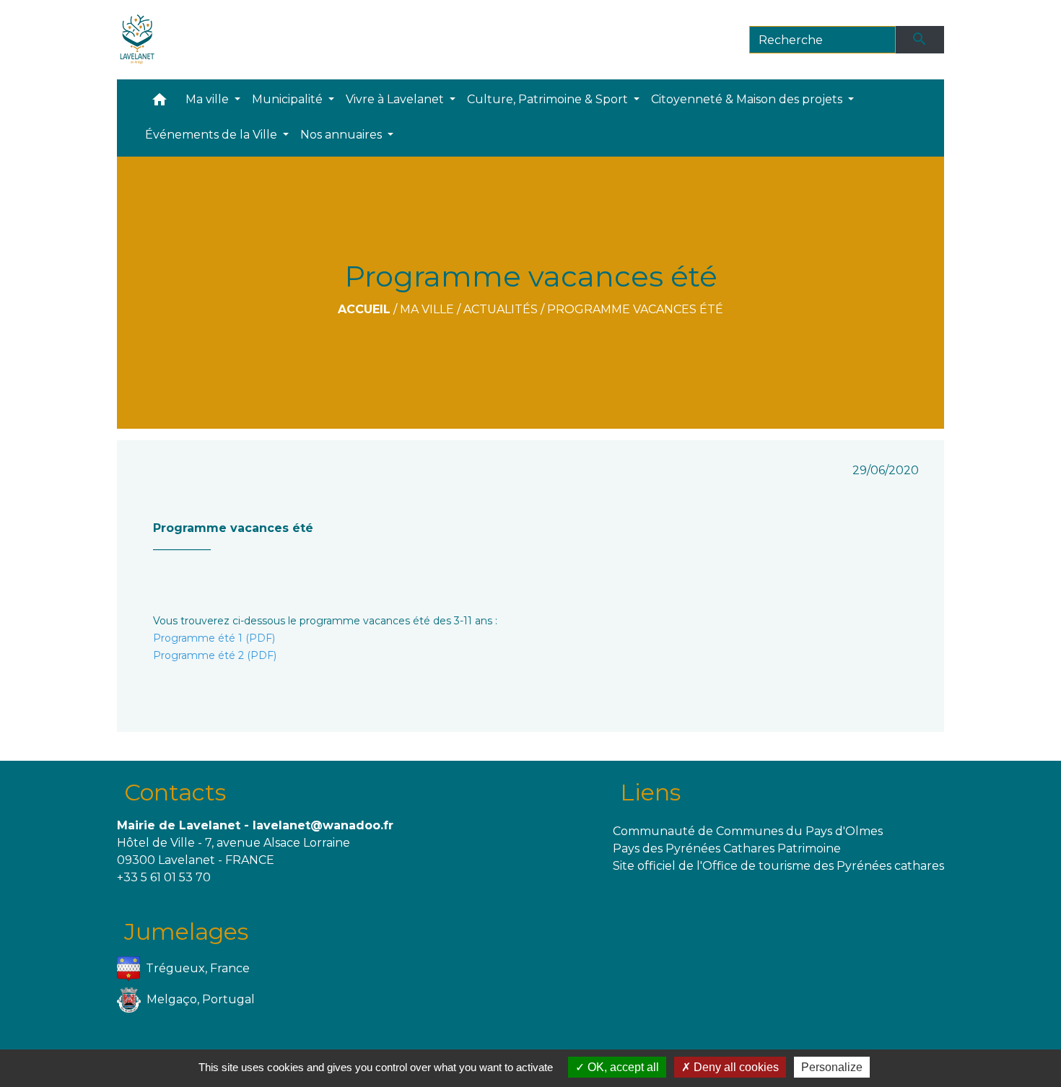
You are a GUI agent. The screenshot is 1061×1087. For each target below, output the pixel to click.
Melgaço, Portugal (201, 998)
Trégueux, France (198, 967)
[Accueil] (137, 39)
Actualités (500, 309)
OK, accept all (622, 1067)
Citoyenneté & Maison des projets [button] (748, 99)
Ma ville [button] (208, 99)
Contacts (175, 792)
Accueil (364, 309)
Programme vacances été (635, 309)
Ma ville (427, 309)
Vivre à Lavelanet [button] (396, 99)
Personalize (832, 1067)
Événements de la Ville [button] (212, 134)
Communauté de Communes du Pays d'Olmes (748, 831)
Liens (650, 792)
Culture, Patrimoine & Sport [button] (549, 99)
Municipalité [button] (289, 99)
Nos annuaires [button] (342, 134)
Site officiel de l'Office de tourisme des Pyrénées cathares (778, 866)
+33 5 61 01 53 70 (164, 877)
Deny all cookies (735, 1067)
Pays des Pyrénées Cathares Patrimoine (727, 848)
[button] (159, 103)
